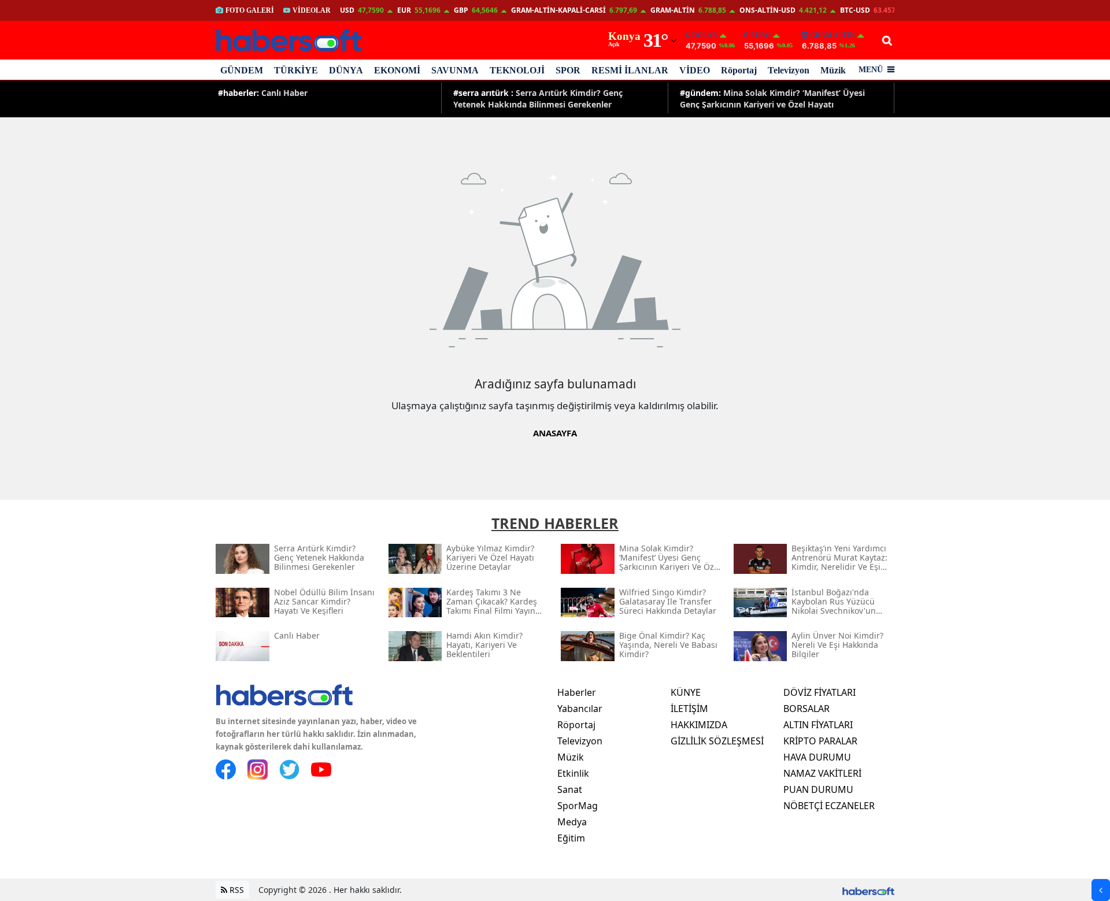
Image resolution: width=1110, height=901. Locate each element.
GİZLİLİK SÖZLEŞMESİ (717, 741)
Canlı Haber (263, 92)
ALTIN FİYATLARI (818, 724)
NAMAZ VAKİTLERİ (822, 773)
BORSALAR (806, 708)
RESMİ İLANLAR (629, 70)
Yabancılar (579, 708)
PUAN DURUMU (818, 789)
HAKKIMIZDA (699, 724)
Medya (572, 821)
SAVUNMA (455, 70)
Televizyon (788, 70)
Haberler (576, 692)
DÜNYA (346, 70)
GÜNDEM (241, 70)
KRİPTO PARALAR (820, 741)
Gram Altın (832, 35)
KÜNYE (686, 692)
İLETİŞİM (689, 708)
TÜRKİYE (296, 70)
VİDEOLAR (312, 10)
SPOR (568, 70)
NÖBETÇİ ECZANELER (829, 805)
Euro (760, 35)
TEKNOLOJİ (517, 70)
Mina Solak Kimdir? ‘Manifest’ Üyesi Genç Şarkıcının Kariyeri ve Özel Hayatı (772, 98)
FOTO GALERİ (249, 10)
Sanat (569, 789)
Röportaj (739, 70)
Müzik (833, 70)
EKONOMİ (397, 70)
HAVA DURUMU (817, 757)
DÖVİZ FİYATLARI (819, 692)
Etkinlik (573, 773)
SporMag (577, 805)
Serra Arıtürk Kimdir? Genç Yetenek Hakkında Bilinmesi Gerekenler (538, 98)
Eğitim (571, 838)
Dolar (704, 35)
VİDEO (694, 70)
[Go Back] (1101, 890)
